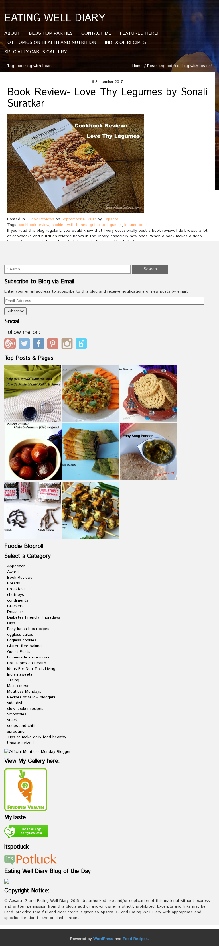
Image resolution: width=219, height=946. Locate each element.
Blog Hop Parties (51, 33)
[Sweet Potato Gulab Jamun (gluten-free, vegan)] (33, 451)
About (12, 33)
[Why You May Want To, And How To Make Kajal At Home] (32, 393)
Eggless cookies (21, 640)
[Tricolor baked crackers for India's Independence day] (90, 451)
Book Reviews (41, 219)
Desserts (15, 612)
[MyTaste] (26, 832)
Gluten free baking (24, 646)
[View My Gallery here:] (25, 789)
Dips (11, 623)
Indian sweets (20, 674)
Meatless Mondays (24, 691)
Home (137, 66)
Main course (18, 686)
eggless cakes (20, 634)
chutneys (15, 595)
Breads (13, 583)
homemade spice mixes (28, 657)
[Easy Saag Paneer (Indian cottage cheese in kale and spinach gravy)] (148, 451)
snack (12, 720)
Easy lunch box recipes (28, 629)
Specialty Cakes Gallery (35, 52)
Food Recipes (135, 939)
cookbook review (34, 225)
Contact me (96, 33)
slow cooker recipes (25, 708)
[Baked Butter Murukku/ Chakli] (148, 393)
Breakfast (16, 589)
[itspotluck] (30, 859)
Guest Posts (18, 652)
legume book (136, 225)
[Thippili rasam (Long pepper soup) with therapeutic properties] (32, 510)
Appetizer (16, 566)
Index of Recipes (125, 42)
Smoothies (16, 714)
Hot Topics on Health (26, 663)
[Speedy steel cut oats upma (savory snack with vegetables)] (90, 393)
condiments (17, 600)
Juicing (13, 680)
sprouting (16, 731)
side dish (15, 703)
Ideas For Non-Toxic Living (31, 669)
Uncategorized (20, 743)
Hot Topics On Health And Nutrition (50, 42)
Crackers (15, 606)
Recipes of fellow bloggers (31, 697)
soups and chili (21, 726)
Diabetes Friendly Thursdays (33, 617)
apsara (112, 219)
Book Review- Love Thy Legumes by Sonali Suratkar (107, 98)
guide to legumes (106, 225)
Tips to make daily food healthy (36, 737)
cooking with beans (69, 225)
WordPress (103, 939)
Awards (14, 572)
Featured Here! (139, 33)
